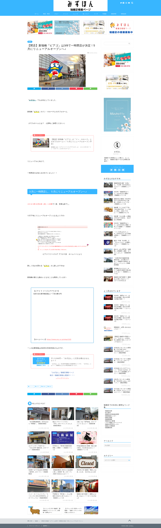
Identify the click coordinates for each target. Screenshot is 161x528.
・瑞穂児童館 (108, 417)
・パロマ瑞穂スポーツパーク (113, 422)
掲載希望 (113, 14)
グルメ (56, 14)
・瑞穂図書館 (108, 419)
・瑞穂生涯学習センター (111, 424)
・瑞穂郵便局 (108, 427)
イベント (65, 14)
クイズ (96, 14)
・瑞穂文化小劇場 (109, 421)
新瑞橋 (43, 386)
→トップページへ (62, 378)
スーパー (31, 386)
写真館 (104, 14)
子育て (37, 386)
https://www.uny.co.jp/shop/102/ (59, 339)
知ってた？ (86, 14)
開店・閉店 (46, 14)
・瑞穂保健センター (110, 416)
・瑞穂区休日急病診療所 (111, 414)
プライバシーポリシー (34, 525)
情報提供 (123, 14)
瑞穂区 (29, 41)
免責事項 (45, 525)
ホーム (37, 14)
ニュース (75, 14)
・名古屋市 (107, 412)
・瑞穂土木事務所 (109, 426)
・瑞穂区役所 (108, 411)
